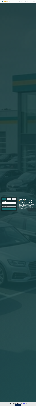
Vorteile (25, 1)
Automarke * (4, 201)
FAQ (27, 1)
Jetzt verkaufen (20, 1)
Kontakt (34, 1)
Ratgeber (30, 1)
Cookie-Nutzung (24, 403)
